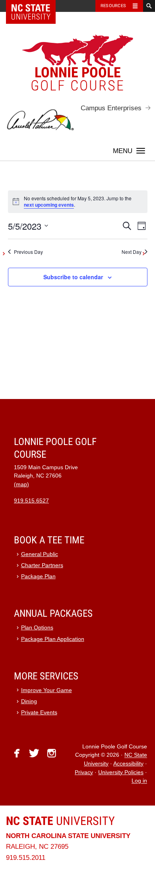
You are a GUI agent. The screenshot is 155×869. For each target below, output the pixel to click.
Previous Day (28, 252)
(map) (21, 484)
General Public (39, 554)
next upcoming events (49, 204)
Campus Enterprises (111, 108)
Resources (113, 5)
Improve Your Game (46, 690)
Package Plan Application (52, 639)
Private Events (39, 713)
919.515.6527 (31, 501)
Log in (139, 781)
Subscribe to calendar (73, 277)
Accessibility (128, 764)
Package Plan (38, 576)
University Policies (120, 772)
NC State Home (36, 6)
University (60, 821)
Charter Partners (42, 565)
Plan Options (37, 628)
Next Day (131, 252)
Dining (29, 701)
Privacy (84, 772)
